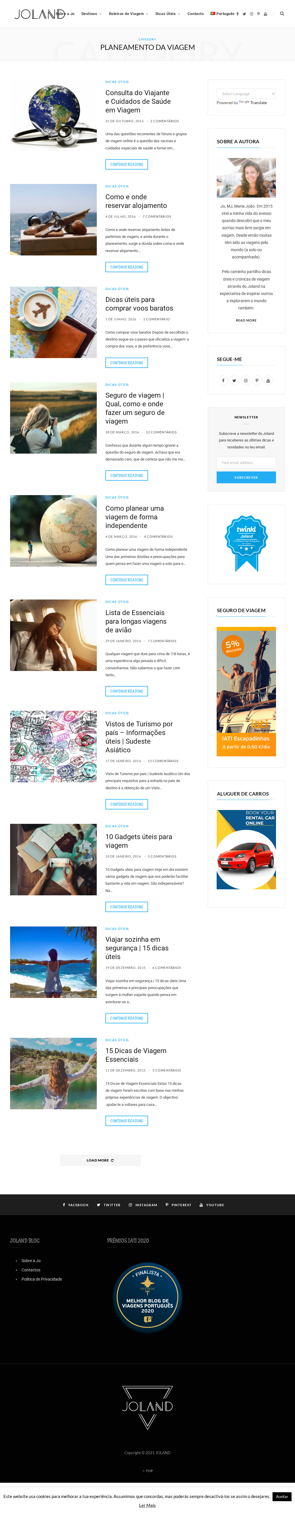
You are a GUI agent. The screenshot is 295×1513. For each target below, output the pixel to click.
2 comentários (164, 121)
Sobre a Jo (31, 1260)
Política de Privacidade (42, 1279)
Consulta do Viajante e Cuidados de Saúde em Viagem (138, 101)
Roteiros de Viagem (126, 14)
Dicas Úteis (166, 14)
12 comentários (161, 432)
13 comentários (163, 761)
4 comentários (158, 536)
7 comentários (157, 216)
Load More (98, 1160)
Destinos (89, 14)
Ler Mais (147, 1505)
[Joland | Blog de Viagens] (40, 13)
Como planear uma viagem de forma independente (134, 517)
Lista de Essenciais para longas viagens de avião (136, 621)
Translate (258, 102)
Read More (246, 320)
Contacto (196, 14)
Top (149, 1471)
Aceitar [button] (282, 1496)
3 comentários (162, 856)
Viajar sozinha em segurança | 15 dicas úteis (137, 948)
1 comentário (156, 319)
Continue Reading (126, 164)
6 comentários (166, 967)
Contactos (31, 1270)
